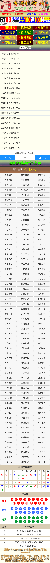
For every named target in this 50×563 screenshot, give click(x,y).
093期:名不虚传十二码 (10, 68)
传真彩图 (25, 428)
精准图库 (41, 413)
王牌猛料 (25, 339)
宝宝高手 (8, 254)
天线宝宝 (25, 220)
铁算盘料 (25, 249)
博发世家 (25, 225)
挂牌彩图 (8, 428)
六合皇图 (25, 373)
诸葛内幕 (8, 314)
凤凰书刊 (41, 408)
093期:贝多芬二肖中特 (10, 73)
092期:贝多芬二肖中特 (10, 113)
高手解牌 (25, 175)
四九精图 (25, 423)
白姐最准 (41, 249)
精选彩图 (8, 398)
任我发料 (41, 205)
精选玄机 (25, 205)
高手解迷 (8, 210)
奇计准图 (25, 393)
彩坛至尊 (41, 215)
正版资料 (41, 175)
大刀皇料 (8, 334)
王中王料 (25, 264)
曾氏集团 (8, 195)
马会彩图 (8, 433)
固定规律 (25, 452)
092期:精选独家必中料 (10, 93)
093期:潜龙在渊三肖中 (10, 88)
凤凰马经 (25, 230)
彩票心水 (25, 259)
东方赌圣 (41, 304)
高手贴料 (8, 348)
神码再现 (8, 358)
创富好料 (25, 269)
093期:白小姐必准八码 (10, 78)
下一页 (7, 158)
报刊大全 (25, 190)
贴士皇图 (41, 423)
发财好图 (41, 418)
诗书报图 (8, 388)
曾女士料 (41, 245)
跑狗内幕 (25, 314)
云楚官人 (25, 289)
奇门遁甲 (8, 299)
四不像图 (8, 378)
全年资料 (41, 452)
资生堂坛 (25, 254)
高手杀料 (41, 220)
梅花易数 (8, 294)
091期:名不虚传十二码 (10, 148)
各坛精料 (41, 225)
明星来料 (41, 264)
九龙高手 (41, 254)
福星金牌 (8, 284)
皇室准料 (41, 274)
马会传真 (41, 373)
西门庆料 (8, 279)
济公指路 (41, 314)
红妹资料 (25, 309)
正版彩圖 (25, 398)
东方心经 (25, 329)
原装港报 (8, 413)
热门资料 (25, 348)
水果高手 (8, 269)
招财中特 (8, 309)
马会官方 (8, 249)
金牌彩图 (41, 383)
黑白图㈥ (8, 452)
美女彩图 (41, 428)
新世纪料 (8, 319)
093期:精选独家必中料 (10, 54)
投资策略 (25, 457)
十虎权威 (25, 215)
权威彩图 (25, 383)
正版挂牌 (8, 175)
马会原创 (8, 264)
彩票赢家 (8, 245)
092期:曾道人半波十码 (10, 123)
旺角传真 (25, 284)
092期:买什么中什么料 (10, 98)
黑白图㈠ (25, 442)
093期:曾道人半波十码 (10, 83)
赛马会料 (41, 195)
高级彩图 (8, 418)
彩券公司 (25, 235)
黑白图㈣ (25, 447)
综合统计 (41, 230)
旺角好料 (8, 274)
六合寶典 (25, 353)
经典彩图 (41, 398)
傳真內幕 (25, 210)
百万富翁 (8, 230)
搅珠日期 (41, 462)
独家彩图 (8, 403)
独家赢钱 (41, 363)
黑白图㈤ (41, 447)
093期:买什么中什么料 (10, 59)
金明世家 (8, 240)
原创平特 (41, 348)
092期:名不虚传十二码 (10, 108)
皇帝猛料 (25, 274)
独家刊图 (41, 388)
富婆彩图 (8, 442)
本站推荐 (8, 200)
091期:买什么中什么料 (10, 138)
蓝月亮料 (8, 220)
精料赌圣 (41, 259)
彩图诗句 (25, 180)
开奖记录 (8, 462)
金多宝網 (25, 245)
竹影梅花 (41, 284)
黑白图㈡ (41, 442)
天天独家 (25, 279)
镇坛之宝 (8, 205)
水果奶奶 (8, 259)
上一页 (42, 158)
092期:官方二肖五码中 (10, 103)
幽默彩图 (25, 437)
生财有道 (25, 324)
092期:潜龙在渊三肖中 (10, 128)
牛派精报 (25, 408)
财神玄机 (8, 324)
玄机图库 (8, 423)
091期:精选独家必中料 (10, 133)
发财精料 (41, 269)
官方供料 (41, 240)
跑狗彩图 (41, 378)
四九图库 (25, 388)
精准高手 (25, 358)
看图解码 (8, 368)
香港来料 (25, 403)
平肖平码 (25, 185)
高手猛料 (8, 190)
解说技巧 (8, 457)
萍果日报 (25, 413)
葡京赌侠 (25, 334)
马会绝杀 (41, 210)
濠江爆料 (25, 363)
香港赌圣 (8, 215)
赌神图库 (41, 403)
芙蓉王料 (8, 304)
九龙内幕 (25, 200)
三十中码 (25, 378)
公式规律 (8, 235)
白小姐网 (25, 195)
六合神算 (25, 299)
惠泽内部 (41, 309)
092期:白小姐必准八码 (10, 118)
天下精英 (41, 235)
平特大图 (41, 368)
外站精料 (41, 185)
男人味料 (8, 383)
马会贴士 (8, 363)
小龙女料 (41, 324)
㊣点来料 (41, 289)
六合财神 (41, 334)
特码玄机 (8, 329)
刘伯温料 (41, 180)
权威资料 (8, 180)
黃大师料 (41, 200)
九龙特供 (41, 299)
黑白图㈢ (8, 447)
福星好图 (25, 418)
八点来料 (8, 343)
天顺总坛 (8, 225)
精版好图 (41, 393)
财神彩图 (8, 437)
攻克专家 (25, 304)
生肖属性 (41, 457)
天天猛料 (41, 279)
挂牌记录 (25, 462)
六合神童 (41, 358)
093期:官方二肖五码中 (10, 63)
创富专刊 (8, 373)
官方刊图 (8, 393)
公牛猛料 (25, 319)
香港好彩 (41, 339)
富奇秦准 (8, 289)
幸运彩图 (25, 368)
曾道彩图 (41, 433)
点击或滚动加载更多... (25, 153)
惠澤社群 (8, 185)
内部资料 (8, 339)
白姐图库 (8, 408)
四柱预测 (41, 329)
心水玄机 (8, 353)
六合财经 (41, 294)
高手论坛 (41, 343)
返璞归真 (25, 294)
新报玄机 (25, 433)
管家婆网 (41, 190)
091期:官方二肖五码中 (10, 143)
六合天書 (41, 319)
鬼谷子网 (25, 240)
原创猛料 (25, 343)
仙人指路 (41, 353)
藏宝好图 (41, 437)
